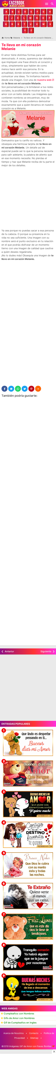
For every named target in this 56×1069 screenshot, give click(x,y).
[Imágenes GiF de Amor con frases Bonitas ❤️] (13, 3)
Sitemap (34, 1038)
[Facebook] (4, 389)
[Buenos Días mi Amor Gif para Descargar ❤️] (28, 743)
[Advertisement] (28, 198)
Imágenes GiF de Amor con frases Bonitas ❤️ (32, 1046)
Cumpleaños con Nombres (19, 1013)
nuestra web (44, 79)
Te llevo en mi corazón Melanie (21, 47)
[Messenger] (11, 389)
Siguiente (45, 651)
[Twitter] (25, 389)
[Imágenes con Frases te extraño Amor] (28, 896)
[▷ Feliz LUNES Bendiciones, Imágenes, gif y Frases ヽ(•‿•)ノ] (28, 927)
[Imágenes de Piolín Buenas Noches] (28, 988)
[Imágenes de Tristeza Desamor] (28, 957)
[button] (6, 12)
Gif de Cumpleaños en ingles (20, 1022)
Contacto (33, 1033)
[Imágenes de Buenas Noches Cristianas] (28, 865)
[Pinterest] (31, 389)
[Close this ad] (54, 1051)
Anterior (9, 651)
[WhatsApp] (18, 389)
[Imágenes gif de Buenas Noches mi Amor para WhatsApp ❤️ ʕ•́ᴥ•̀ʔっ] (28, 804)
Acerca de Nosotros (13, 1033)
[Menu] (47, 3)
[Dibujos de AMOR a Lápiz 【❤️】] (28, 835)
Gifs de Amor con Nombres (19, 1018)
